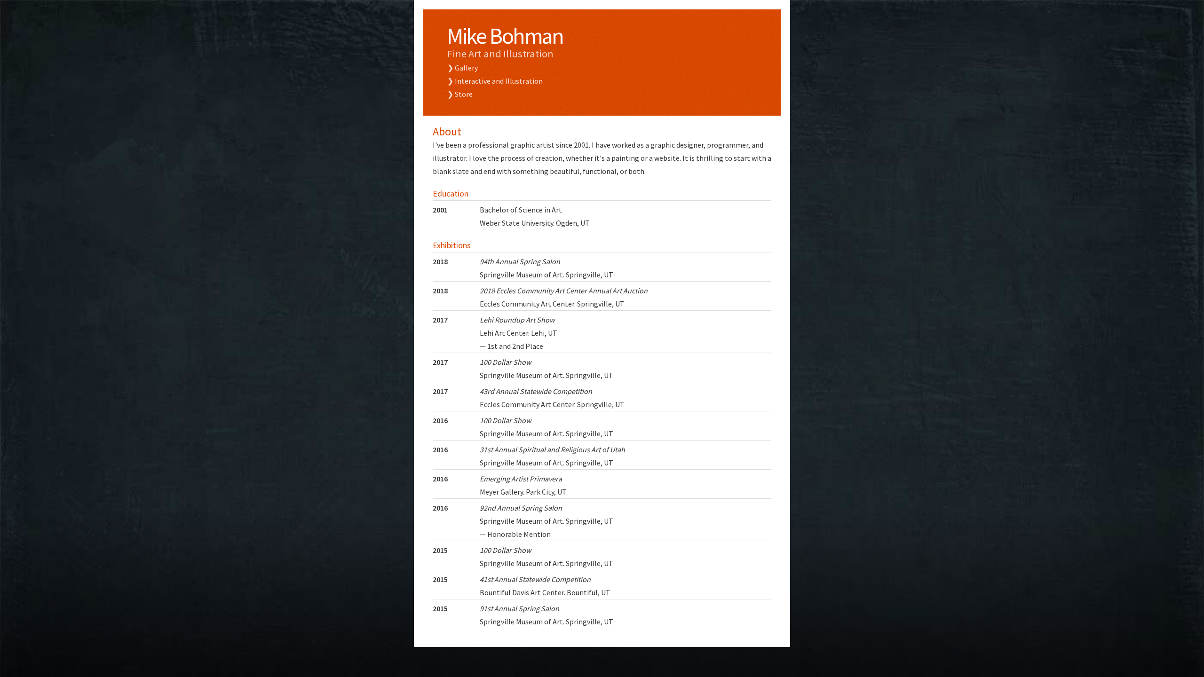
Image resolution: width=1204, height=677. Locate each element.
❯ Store (460, 94)
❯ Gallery (462, 67)
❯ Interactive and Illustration (495, 81)
